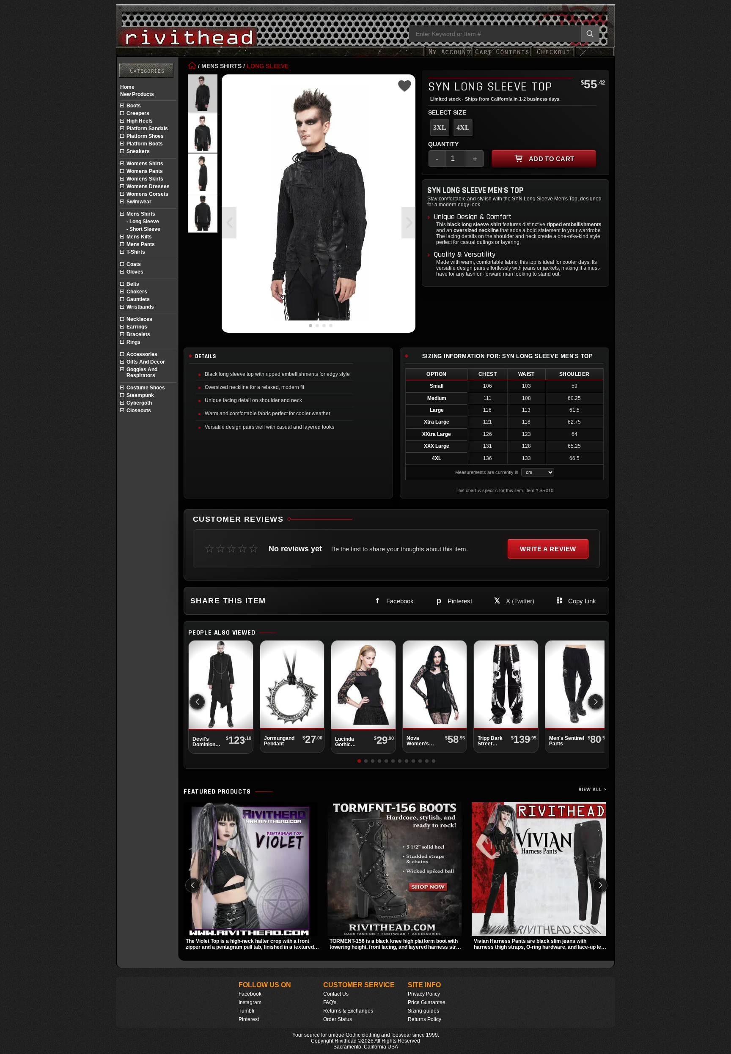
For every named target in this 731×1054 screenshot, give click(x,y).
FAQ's (329, 1002)
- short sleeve (143, 229)
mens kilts (139, 237)
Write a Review (548, 549)
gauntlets (138, 299)
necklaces (139, 319)
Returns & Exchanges (348, 1011)
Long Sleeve (268, 66)
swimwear (138, 202)
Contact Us (336, 994)
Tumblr (247, 1011)
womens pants (144, 171)
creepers (137, 113)
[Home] (192, 66)
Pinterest (249, 1019)
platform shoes (145, 136)
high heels (139, 121)
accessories (141, 354)
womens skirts (144, 179)
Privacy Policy (424, 994)
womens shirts (144, 164)
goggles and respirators (141, 372)
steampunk (140, 395)
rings (133, 342)
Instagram (250, 1002)
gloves (134, 272)
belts (132, 284)
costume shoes (145, 388)
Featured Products (217, 792)
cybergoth (139, 403)
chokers (136, 292)
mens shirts (140, 214)
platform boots (144, 144)
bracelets (138, 334)
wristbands (140, 307)
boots (133, 106)
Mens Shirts (221, 66)
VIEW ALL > (593, 789)
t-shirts (135, 252)
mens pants (140, 244)
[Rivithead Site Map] (146, 70)
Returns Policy (424, 1019)
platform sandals (147, 128)
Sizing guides (423, 1011)
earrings (136, 327)
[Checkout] (553, 56)
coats (133, 264)
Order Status (337, 1019)
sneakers (138, 151)
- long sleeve (142, 221)
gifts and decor (145, 362)
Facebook (250, 994)
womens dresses (148, 186)
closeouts (138, 410)
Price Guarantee (426, 1002)
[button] (408, 222)
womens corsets (147, 194)
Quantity (443, 144)
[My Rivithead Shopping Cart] (502, 56)
